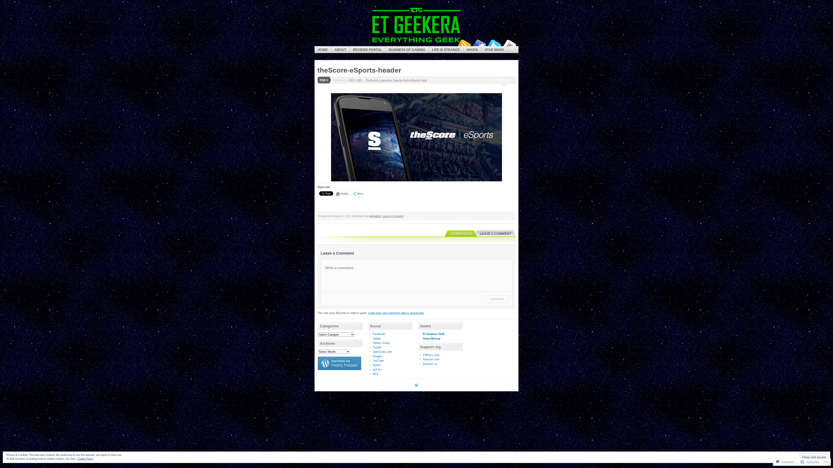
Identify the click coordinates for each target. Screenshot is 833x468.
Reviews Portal (367, 50)
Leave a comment (392, 216)
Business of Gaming (407, 50)
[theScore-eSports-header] (416, 137)
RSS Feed (464, 44)
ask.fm (377, 369)
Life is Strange (446, 50)
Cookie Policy (85, 458)
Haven (472, 50)
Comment (497, 299)
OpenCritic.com (382, 351)
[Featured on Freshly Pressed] (339, 369)
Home (323, 50)
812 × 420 (355, 80)
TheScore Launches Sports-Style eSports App (396, 80)
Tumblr (377, 347)
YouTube (509, 44)
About (340, 50)
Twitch (377, 365)
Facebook (479, 44)
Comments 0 (461, 234)
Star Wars (494, 50)
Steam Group (381, 342)
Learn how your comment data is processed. (396, 313)
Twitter (494, 44)
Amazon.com (431, 359)
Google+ (378, 356)
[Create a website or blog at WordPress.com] (416, 385)
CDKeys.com (431, 355)
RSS (376, 374)
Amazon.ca (430, 364)
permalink (375, 216)
